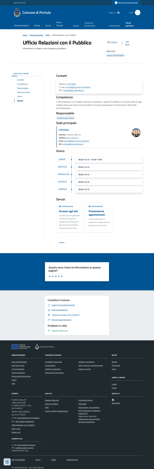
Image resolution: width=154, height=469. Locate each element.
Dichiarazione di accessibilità (88, 407)
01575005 (71, 84)
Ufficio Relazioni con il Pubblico (23, 425)
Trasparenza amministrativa (89, 24)
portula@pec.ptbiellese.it (73, 90)
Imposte (76, 25)
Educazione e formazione (54, 372)
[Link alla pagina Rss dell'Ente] (113, 399)
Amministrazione (21, 25)
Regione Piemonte (20, 2)
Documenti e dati (18, 365)
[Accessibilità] (7, 462)
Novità (37, 25)
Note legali (82, 403)
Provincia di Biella (51, 403)
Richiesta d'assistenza (86, 422)
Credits (53, 459)
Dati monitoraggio (18, 459)
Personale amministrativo (21, 376)
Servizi (48, 25)
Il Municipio (64, 129)
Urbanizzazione (114, 25)
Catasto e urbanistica (53, 369)
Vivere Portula (59, 24)
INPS (47, 407)
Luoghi (114, 384)
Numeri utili (16, 432)
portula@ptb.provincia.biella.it (78, 87)
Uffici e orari (16, 428)
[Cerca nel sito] (136, 12)
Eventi (114, 387)
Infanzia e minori (84, 369)
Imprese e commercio (86, 361)
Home (25, 35)
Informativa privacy (85, 400)
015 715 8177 (72, 137)
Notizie (114, 361)
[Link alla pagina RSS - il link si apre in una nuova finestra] (118, 12)
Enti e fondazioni (18, 369)
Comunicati (116, 365)
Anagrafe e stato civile (53, 361)
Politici (14, 380)
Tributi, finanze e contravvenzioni (90, 365)
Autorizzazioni (50, 365)
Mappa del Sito (72, 459)
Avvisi (114, 369)
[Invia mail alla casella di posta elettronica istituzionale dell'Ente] (28, 418)
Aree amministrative (19, 361)
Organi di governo (18, 372)
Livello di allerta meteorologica (56, 411)
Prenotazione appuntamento (89, 419)
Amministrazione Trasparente (89, 410)
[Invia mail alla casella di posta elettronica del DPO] (26, 445)
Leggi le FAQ (83, 413)
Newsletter (116, 403)
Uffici (48, 35)
